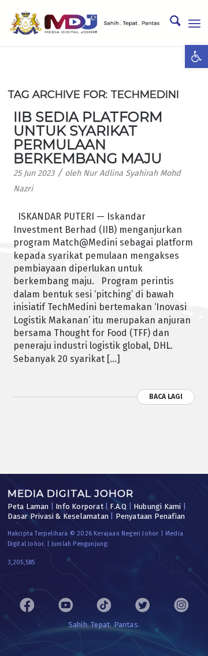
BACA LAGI (166, 397)
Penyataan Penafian (150, 516)
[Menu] (194, 23)
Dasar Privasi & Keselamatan (58, 516)
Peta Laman (28, 506)
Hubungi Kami (157, 506)
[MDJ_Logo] (85, 23)
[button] (196, 56)
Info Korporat (79, 506)
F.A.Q (118, 506)
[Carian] (169, 23)
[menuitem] (169, 23)
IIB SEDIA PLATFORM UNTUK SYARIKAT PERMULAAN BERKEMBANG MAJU (87, 137)
